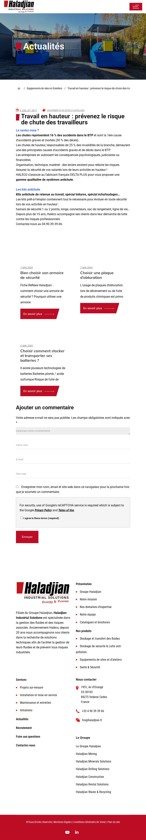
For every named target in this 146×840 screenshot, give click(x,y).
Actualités (22, 719)
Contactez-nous (25, 745)
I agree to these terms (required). (41, 518)
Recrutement (24, 728)
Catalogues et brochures (95, 622)
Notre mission (88, 599)
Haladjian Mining (86, 754)
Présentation (84, 584)
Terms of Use (66, 510)
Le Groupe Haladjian (88, 746)
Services (21, 680)
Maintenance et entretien (35, 702)
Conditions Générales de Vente (89, 822)
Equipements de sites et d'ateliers (66, 110)
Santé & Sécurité (90, 667)
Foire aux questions (28, 736)
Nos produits (83, 631)
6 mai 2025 (26, 345)
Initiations (26, 710)
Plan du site (114, 822)
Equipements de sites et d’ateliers (101, 659)
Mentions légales (63, 822)
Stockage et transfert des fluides (100, 638)
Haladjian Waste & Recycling (93, 792)
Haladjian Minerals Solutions (93, 761)
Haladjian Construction (90, 777)
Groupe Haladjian (90, 592)
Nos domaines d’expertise (96, 607)
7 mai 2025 (26, 267)
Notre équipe (88, 614)
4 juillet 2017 (28, 110)
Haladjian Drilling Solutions (92, 769)
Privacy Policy (43, 510)
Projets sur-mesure (31, 687)
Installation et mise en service (38, 695)
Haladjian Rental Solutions (92, 784)
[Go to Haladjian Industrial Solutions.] (20, 88)
